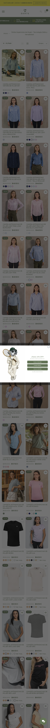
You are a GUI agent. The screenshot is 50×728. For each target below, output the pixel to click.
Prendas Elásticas (37, 365)
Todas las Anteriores (37, 368)
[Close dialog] (49, 347)
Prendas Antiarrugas (37, 362)
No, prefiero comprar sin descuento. (37, 371)
